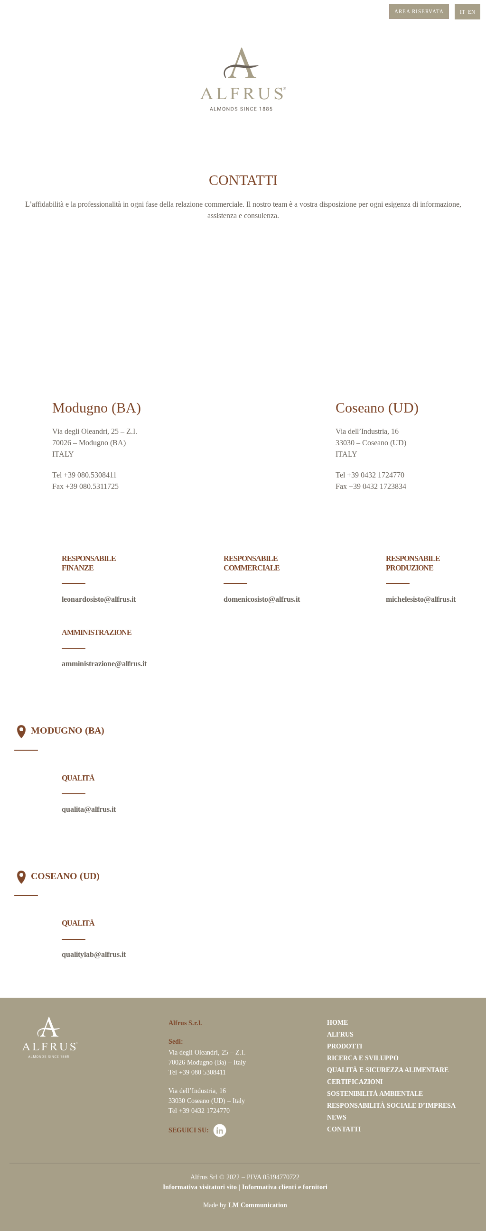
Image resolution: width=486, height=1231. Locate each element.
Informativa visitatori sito (200, 1187)
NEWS (336, 1117)
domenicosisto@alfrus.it (262, 599)
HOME (337, 1022)
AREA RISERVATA (419, 11)
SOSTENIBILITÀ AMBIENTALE (375, 1093)
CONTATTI (344, 1129)
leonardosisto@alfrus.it (99, 599)
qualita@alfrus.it (89, 809)
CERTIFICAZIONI (355, 1081)
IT (462, 12)
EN (471, 12)
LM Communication (257, 1205)
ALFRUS (340, 1034)
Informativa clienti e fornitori (284, 1187)
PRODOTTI (344, 1046)
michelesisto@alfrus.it (421, 599)
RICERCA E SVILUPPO (363, 1058)
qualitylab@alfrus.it (94, 954)
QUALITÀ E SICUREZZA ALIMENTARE (388, 1070)
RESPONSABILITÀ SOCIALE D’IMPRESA (391, 1105)
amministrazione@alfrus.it (104, 664)
